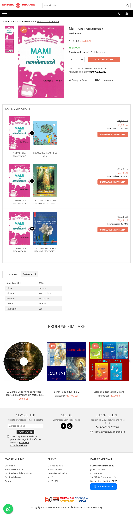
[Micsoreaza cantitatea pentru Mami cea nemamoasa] (71, 59)
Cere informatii (105, 80)
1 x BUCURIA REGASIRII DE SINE (45, 154)
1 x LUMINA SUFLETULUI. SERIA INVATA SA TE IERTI (45, 202)
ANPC (50, 477)
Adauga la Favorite (80, 80)
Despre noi (10, 465)
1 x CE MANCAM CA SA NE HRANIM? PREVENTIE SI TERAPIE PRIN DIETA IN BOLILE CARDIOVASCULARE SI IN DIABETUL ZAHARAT (45, 250)
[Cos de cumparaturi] (127, 13)
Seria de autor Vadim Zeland (109, 391)
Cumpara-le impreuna (112, 134)
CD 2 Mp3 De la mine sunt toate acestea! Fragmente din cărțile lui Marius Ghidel (24, 393)
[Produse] (5, 14)
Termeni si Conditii (14, 469)
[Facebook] (63, 426)
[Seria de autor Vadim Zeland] (109, 361)
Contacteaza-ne (105, 486)
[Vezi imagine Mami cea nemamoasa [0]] (9, 32)
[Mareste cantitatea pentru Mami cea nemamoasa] (82, 59)
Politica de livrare (13, 477)
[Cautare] (128, 5)
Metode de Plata (55, 465)
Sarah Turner (75, 33)
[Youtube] (70, 426)
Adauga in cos (104, 59)
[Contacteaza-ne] (119, 13)
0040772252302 (109, 427)
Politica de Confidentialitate (19, 444)
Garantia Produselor (57, 473)
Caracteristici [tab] (11, 274)
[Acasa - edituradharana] (18, 5)
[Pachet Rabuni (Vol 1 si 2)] (66, 361)
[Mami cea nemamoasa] (41, 62)
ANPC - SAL (53, 481)
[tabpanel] (41, 62)
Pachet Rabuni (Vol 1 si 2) (66, 391)
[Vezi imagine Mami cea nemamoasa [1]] (9, 46)
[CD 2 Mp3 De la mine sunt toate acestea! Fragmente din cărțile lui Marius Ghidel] (23, 361)
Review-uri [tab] (29, 273)
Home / (6, 21)
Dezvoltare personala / (23, 21)
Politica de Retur (55, 469)
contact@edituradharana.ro (109, 431)
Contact (8, 481)
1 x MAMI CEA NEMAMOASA (19, 154)
